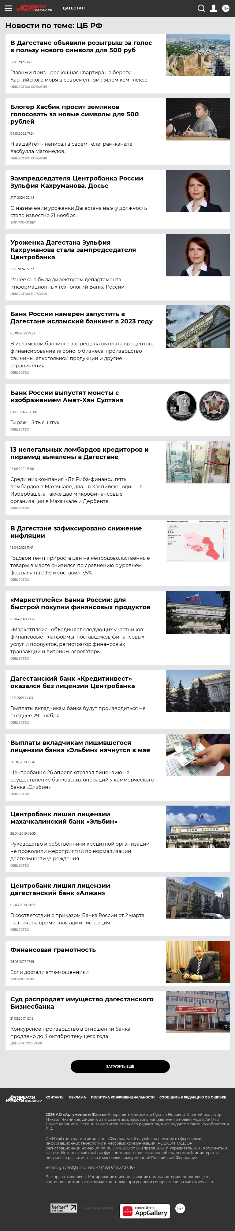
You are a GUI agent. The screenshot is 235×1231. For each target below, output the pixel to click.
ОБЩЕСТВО (19, 372)
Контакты (55, 1097)
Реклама (77, 1097)
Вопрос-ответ (23, 222)
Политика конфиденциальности (123, 1097)
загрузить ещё (120, 1067)
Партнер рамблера (98, 1208)
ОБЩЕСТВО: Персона (28, 294)
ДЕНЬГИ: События (26, 1043)
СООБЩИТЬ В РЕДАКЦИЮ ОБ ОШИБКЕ (192, 1097)
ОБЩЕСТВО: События (28, 87)
